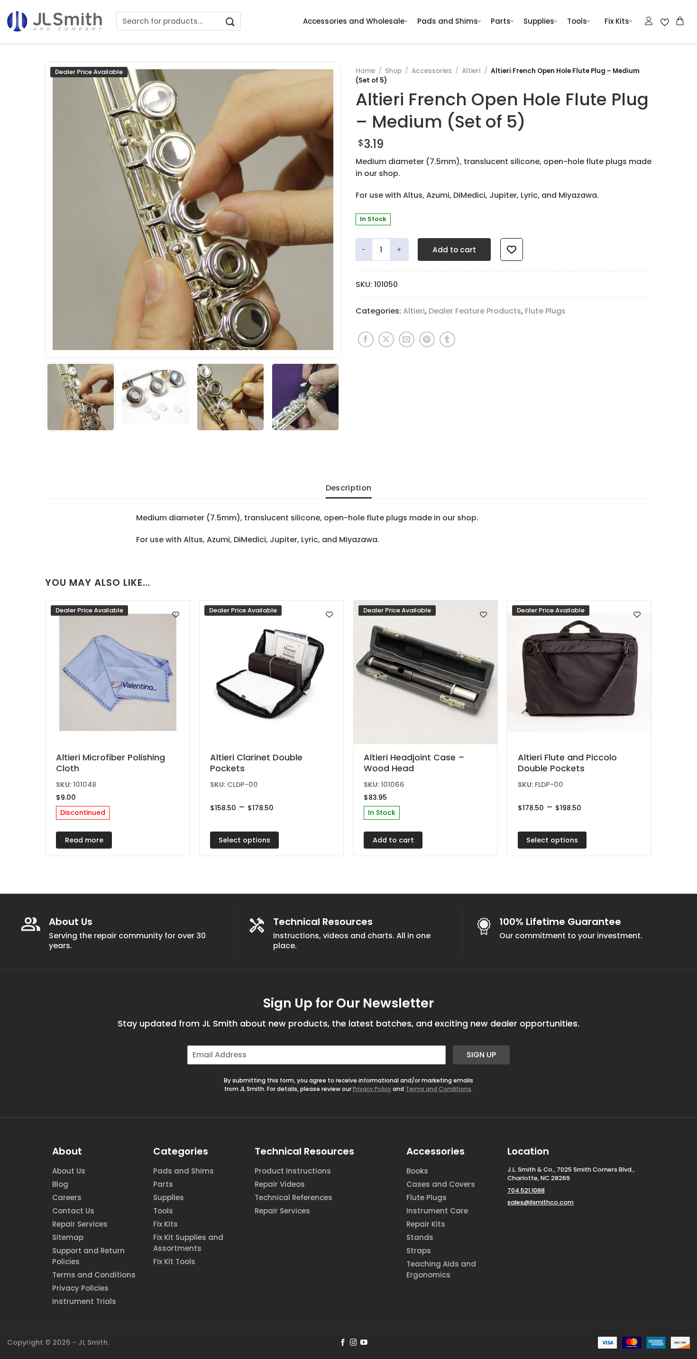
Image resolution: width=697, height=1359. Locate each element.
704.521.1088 (526, 1190)
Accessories (432, 70)
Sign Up (481, 1054)
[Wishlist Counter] (664, 21)
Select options (244, 840)
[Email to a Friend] (406, 339)
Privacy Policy (372, 1089)
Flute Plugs (545, 310)
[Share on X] (386, 339)
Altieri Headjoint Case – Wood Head (414, 763)
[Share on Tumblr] (447, 339)
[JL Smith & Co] (54, 21)
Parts (501, 21)
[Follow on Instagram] (353, 1343)
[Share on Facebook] (366, 339)
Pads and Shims (447, 21)
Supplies (538, 21)
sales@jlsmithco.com (540, 1202)
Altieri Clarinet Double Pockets (256, 763)
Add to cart (454, 250)
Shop (393, 70)
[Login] (649, 21)
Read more (84, 840)
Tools (577, 21)
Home (365, 70)
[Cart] (680, 21)
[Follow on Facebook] (343, 1343)
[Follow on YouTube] (363, 1343)
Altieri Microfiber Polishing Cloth (110, 763)
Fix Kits (617, 21)
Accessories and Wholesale (353, 21)
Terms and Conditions (438, 1089)
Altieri (471, 70)
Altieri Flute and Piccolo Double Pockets (567, 763)
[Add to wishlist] (511, 249)
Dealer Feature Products (475, 310)
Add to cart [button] (393, 840)
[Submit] (230, 21)
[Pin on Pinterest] (427, 339)
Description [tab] (349, 487)
